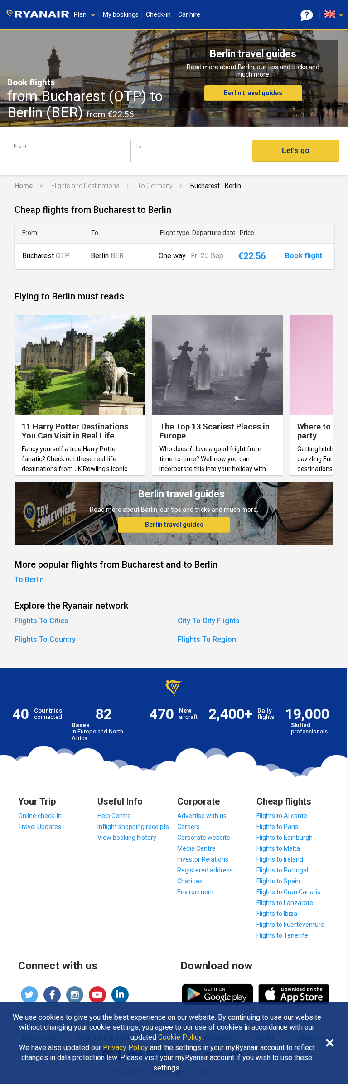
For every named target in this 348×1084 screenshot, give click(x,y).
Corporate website (203, 837)
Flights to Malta (278, 848)
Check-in (158, 14)
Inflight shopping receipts (133, 826)
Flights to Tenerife (282, 935)
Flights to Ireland (279, 859)
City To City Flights (209, 621)
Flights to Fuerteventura (290, 924)
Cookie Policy (180, 1037)
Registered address (205, 870)
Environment (195, 892)
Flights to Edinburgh (284, 837)
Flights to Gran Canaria (288, 892)
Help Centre (114, 815)
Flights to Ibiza (276, 913)
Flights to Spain (278, 881)
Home (23, 185)
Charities (190, 881)
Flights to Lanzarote (284, 902)
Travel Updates (39, 826)
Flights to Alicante (281, 815)
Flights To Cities (41, 621)
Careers (188, 826)
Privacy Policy (125, 1048)
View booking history (126, 837)
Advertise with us (202, 815)
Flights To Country (45, 639)
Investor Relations (202, 859)
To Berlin (29, 579)
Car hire (189, 14)
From (20, 146)
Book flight (303, 256)
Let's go (295, 150)
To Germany (155, 185)
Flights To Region (207, 639)
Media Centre (196, 848)
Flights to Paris (277, 826)
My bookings (121, 14)
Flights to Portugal (282, 870)
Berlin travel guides (253, 92)
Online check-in (40, 815)
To (138, 146)
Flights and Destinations (85, 185)
